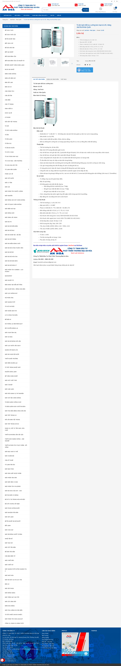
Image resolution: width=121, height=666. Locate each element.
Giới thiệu (17, 15)
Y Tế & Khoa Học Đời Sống (49, 648)
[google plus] (117, 1)
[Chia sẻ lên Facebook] (85, 64)
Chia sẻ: (78, 64)
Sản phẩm (26, 15)
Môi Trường (45, 635)
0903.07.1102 (108, 5)
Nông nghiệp (45, 637)
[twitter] (111, 1)
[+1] (90, 64)
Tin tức (52, 15)
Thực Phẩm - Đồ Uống (48, 643)
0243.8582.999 (56, 5)
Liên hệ (59, 15)
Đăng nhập (98, 11)
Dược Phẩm (45, 633)
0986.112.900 (82, 5)
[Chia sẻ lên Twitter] (87, 64)
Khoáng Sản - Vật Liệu (48, 645)
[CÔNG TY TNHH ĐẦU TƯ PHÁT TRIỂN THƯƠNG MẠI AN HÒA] (21, 7)
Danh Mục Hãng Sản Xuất (39, 15)
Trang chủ (8, 15)
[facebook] (114, 1)
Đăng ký (104, 11)
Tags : (78, 60)
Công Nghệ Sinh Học (47, 639)
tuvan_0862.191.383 (90, 60)
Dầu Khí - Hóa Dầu (47, 641)
